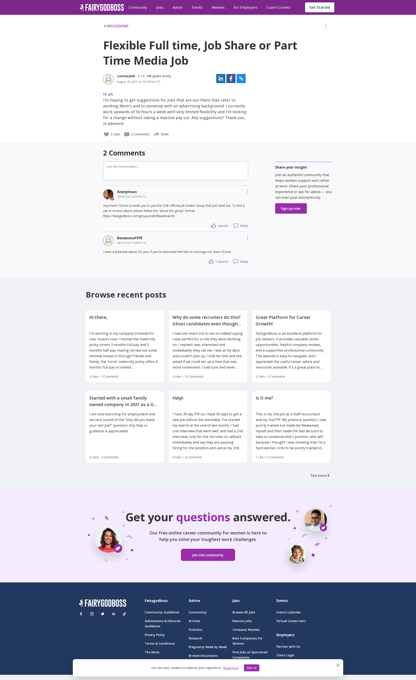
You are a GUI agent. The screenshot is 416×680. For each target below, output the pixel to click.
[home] (102, 7)
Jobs (159, 7)
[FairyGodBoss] (102, 603)
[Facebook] (81, 614)
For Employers (245, 7)
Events (197, 7)
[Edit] (326, 27)
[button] (326, 27)
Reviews (218, 7)
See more (319, 475)
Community (137, 7)
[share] (156, 133)
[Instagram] (92, 614)
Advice (177, 7)
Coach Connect (278, 7)
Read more (231, 668)
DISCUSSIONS (117, 26)
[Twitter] (102, 614)
